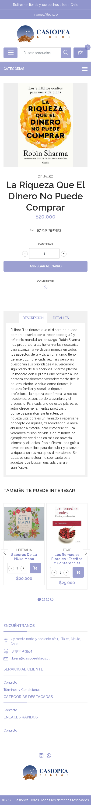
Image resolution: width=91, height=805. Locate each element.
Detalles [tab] (61, 318)
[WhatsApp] (49, 755)
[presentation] (4, 552)
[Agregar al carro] (35, 568)
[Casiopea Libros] (43, 33)
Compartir (45, 281)
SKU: (33, 230)
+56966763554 (21, 651)
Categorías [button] (14, 69)
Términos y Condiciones (22, 690)
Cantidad (45, 244)
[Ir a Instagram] (41, 755)
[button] (39, 599)
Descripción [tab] (33, 318)
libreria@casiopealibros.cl (29, 658)
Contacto (10, 682)
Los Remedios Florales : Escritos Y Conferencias (67, 559)
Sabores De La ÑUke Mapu (24, 557)
